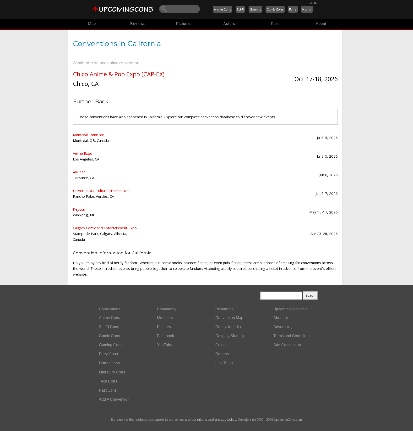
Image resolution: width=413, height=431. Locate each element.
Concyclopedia (228, 327)
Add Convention (287, 345)
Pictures (183, 23)
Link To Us (224, 363)
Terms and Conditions (291, 336)
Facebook (165, 336)
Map (92, 23)
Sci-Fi (240, 9)
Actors (229, 23)
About (321, 23)
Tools (275, 23)
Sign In (311, 3)
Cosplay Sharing (229, 336)
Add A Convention (114, 399)
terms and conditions (191, 419)
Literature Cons (112, 372)
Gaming (255, 9)
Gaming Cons (110, 345)
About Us (281, 318)
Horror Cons (109, 363)
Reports (222, 354)
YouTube (164, 345)
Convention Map (229, 318)
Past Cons (108, 390)
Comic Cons (275, 9)
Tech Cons (108, 381)
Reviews (138, 23)
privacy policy (225, 419)
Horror (307, 9)
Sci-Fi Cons (109, 327)
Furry (293, 9)
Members (165, 318)
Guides (221, 345)
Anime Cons (222, 9)
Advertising (283, 327)
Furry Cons (108, 354)
